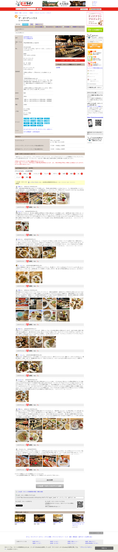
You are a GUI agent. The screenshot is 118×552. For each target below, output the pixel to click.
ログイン (84, 9)
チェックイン (49, 26)
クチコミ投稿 (47, 536)
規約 (70, 536)
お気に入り (58, 26)
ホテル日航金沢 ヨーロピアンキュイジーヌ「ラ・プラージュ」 (78, 524)
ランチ (47, 173)
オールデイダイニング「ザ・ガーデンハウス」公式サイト (38, 129)
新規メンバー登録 (95, 9)
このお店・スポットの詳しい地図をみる (70, 60)
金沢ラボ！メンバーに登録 (93, 106)
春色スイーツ (39, 24)
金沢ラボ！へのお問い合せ (85, 536)
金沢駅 (58, 67)
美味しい (27, 173)
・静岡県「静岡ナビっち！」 (73, 541)
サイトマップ (34, 536)
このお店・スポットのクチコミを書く (49, 486)
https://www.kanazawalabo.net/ (97, 117)
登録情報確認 (92, 84)
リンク (66, 536)
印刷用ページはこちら (78, 26)
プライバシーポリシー (57, 536)
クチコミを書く (39, 26)
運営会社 (75, 536)
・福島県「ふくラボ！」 (37, 543)
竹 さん (20, 265)
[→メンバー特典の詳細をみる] (94, 68)
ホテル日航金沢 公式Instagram (32, 131)
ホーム (94, 5)
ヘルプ (94, 3)
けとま (19, 211)
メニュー (19, 177)
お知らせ (95, 1)
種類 (72, 173)
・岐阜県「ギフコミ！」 (72, 543)
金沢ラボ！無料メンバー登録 (95, 45)
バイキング (37, 173)
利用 (65, 173)
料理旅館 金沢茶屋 (19, 522)
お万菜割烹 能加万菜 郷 (40, 522)
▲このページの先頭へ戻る (96, 533)
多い (80, 173)
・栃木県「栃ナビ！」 (36, 541)
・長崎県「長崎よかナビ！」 (90, 541)
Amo (19, 328)
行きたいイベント (93, 73)
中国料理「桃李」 (57, 522)
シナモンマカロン (34, 182)
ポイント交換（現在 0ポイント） (94, 80)
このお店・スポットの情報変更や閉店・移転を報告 (30, 491)
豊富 (28, 177)
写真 (32, 24)
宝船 (19, 186)
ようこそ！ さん (74, 8)
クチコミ (25, 24)
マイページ (92, 76)
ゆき (19, 239)
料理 (18, 173)
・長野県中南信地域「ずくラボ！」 (91, 543)
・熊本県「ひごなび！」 (54, 541)
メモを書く (67, 26)
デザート (56, 173)
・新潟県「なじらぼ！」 (54, 543)
